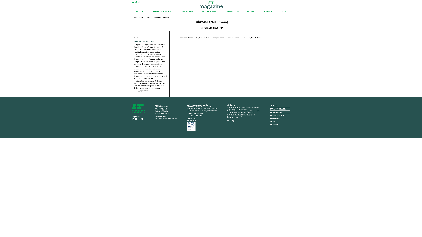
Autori (250, 11)
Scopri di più (231, 121)
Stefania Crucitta (212, 28)
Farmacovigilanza (162, 11)
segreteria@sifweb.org (162, 113)
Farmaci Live (233, 11)
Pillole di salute (277, 115)
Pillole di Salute (210, 11)
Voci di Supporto (146, 17)
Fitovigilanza (186, 11)
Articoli (140, 11)
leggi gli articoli (143, 91)
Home (136, 17)
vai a (136, 2)
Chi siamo (267, 11)
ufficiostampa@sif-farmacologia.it (166, 118)
